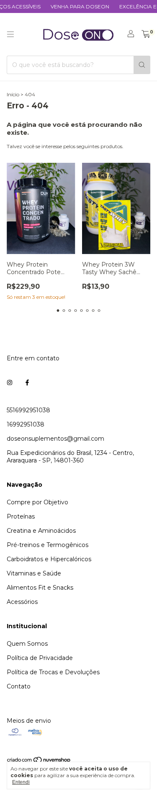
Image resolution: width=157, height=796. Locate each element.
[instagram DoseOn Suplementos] (10, 382)
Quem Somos (27, 643)
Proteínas (21, 516)
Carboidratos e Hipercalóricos (49, 559)
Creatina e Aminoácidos (41, 530)
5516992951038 (28, 410)
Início (13, 94)
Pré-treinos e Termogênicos (47, 545)
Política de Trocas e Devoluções (53, 672)
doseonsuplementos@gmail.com (55, 438)
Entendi (21, 782)
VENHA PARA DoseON (76, 6)
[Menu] (10, 34)
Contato (19, 686)
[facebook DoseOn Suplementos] (27, 382)
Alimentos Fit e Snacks (40, 587)
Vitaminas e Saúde (34, 573)
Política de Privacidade (40, 658)
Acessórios (22, 602)
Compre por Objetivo (37, 502)
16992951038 (25, 424)
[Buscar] (142, 65)
